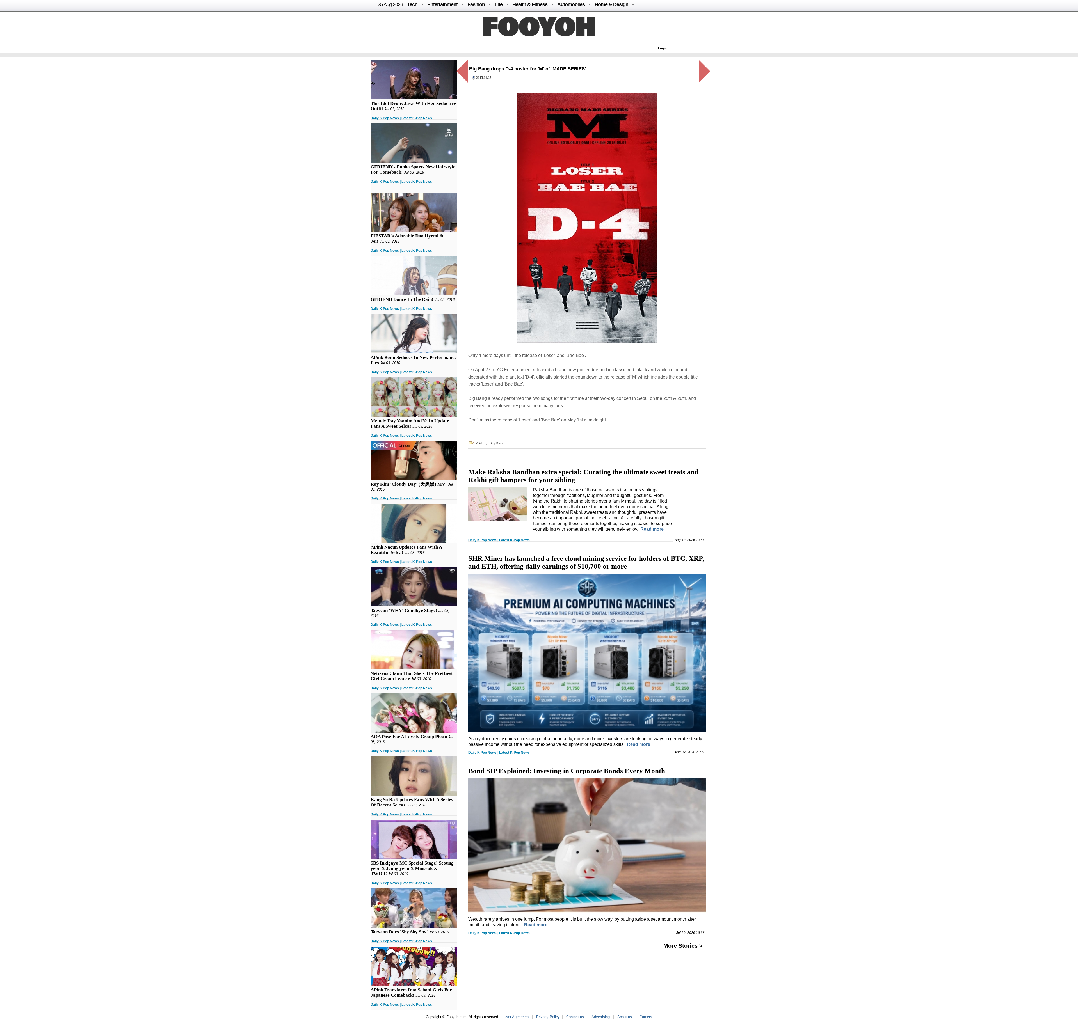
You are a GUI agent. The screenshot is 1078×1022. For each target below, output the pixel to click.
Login (662, 48)
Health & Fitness (529, 4)
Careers (646, 1017)
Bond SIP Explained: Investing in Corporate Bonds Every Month (566, 770)
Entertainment (442, 4)
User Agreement (517, 1017)
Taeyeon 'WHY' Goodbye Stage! (404, 610)
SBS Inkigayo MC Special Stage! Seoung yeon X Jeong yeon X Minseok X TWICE (412, 868)
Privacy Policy (548, 1017)
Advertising (600, 1017)
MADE (480, 443)
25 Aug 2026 (390, 4)
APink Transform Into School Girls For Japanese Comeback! (411, 992)
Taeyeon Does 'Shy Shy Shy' (399, 931)
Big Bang (496, 443)
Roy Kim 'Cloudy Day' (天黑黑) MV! (409, 484)
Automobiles (571, 4)
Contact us (575, 1017)
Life (499, 4)
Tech (412, 4)
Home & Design (611, 4)
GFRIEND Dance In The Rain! (402, 299)
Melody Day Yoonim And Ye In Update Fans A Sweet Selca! (410, 423)
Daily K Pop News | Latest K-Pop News (401, 118)
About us (624, 1017)
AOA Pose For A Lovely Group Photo (409, 736)
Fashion (476, 4)
